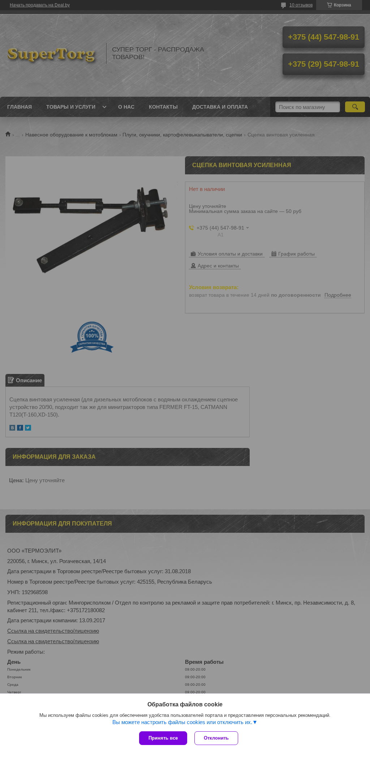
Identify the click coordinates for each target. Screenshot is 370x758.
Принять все (163, 738)
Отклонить (216, 738)
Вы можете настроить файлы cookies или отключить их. (182, 722)
